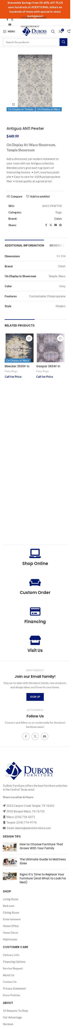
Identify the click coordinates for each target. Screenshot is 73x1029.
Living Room (10, 899)
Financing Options (14, 961)
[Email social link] (55, 225)
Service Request (13, 968)
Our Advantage (12, 1017)
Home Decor (11, 932)
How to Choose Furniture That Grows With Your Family (41, 846)
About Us (8, 975)
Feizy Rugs (11, 371)
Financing (35, 622)
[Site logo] (34, 31)
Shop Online (35, 563)
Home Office (11, 926)
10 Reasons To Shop (15, 1010)
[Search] (53, 31)
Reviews (8, 1024)
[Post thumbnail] (10, 847)
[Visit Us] (35, 640)
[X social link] (12, 19)
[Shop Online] (35, 553)
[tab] (24, 245)
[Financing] (35, 611)
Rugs (58, 212)
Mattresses (10, 939)
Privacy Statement (14, 988)
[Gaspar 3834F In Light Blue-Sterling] (51, 348)
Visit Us (35, 650)
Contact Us (10, 981)
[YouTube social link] (10, 24)
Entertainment (12, 919)
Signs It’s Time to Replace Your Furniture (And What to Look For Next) (43, 878)
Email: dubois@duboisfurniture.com (28, 828)
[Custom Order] (35, 582)
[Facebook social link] (7, 19)
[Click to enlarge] (13, 104)
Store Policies (11, 995)
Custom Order (35, 592)
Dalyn (58, 218)
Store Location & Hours (18, 797)
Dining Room (11, 912)
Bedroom (8, 905)
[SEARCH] (63, 42)
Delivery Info (11, 955)
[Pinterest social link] (60, 225)
